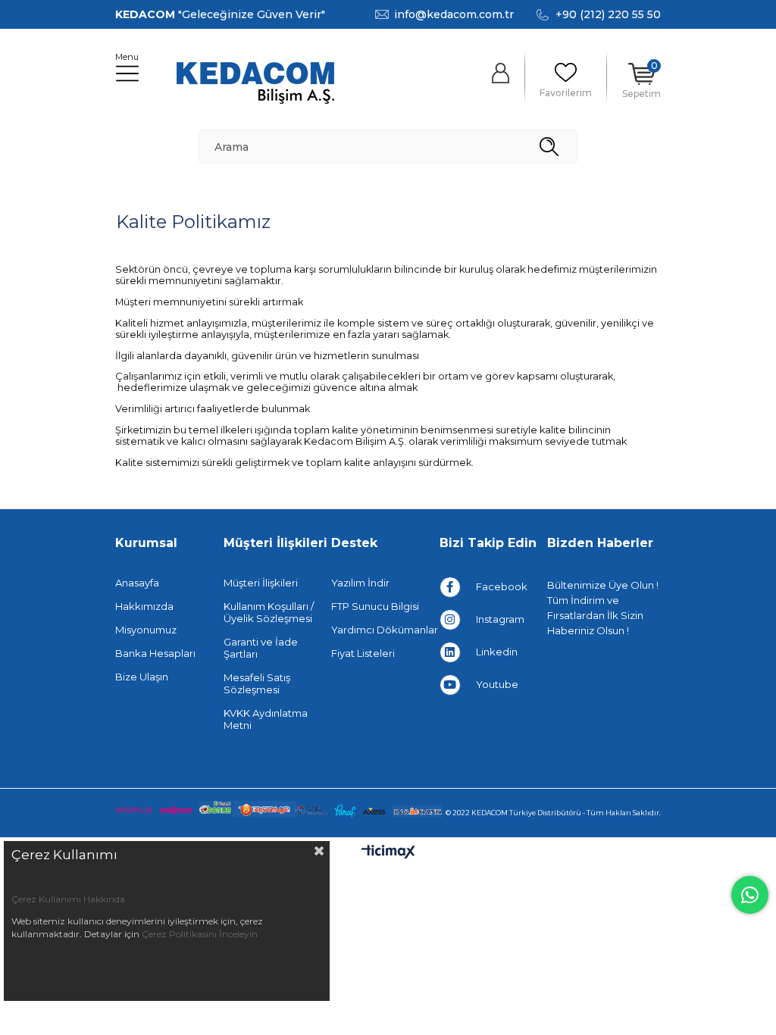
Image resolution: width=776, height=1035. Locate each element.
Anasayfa (137, 583)
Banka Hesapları (155, 653)
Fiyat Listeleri (363, 653)
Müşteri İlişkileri (261, 583)
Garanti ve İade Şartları (261, 648)
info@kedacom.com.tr (454, 14)
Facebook (501, 586)
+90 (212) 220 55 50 (608, 14)
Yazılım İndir (360, 583)
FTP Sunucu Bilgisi (375, 606)
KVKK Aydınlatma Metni (266, 719)
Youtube (497, 684)
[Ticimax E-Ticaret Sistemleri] (388, 853)
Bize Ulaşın (141, 677)
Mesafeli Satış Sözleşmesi (257, 683)
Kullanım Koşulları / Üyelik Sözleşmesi (269, 612)
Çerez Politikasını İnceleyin (200, 934)
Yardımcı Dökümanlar (384, 630)
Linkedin (497, 652)
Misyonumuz (146, 630)
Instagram (500, 619)
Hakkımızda (144, 606)
